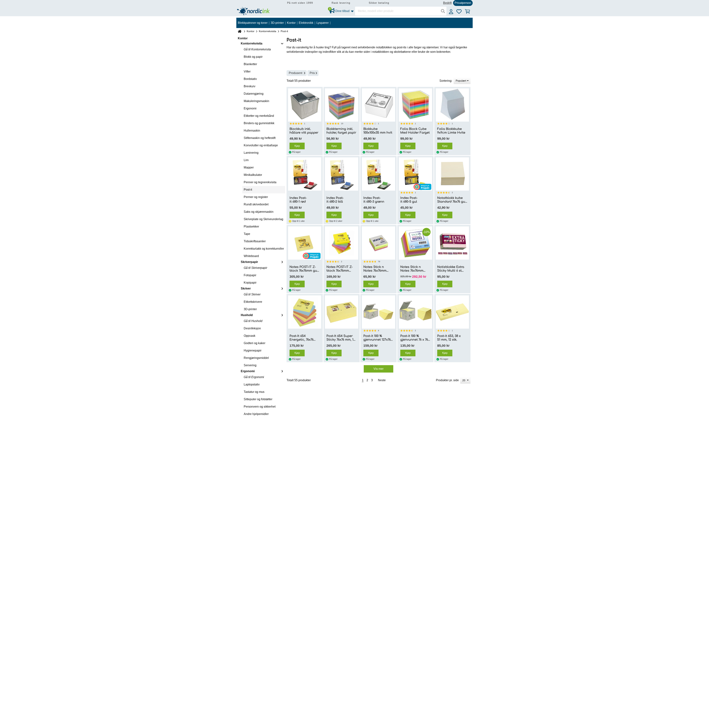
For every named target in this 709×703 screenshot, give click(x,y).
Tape (247, 233)
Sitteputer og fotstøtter (258, 399)
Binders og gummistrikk (259, 123)
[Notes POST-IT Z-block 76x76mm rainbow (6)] (341, 243)
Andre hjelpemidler (256, 414)
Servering (250, 365)
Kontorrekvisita (267, 31)
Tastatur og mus (254, 391)
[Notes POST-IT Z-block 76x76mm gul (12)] (304, 243)
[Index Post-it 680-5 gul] (415, 174)
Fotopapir (250, 275)
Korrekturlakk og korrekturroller (264, 248)
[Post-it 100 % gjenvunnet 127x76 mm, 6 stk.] (378, 312)
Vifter (247, 71)
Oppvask (249, 335)
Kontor (250, 31)
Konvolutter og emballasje (261, 145)
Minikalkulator (253, 174)
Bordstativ (250, 78)
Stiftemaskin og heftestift (259, 137)
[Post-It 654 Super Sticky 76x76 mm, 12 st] (341, 312)
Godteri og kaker (254, 343)
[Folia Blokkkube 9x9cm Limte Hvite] (452, 105)
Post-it (248, 189)
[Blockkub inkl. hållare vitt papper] (304, 105)
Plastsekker (251, 226)
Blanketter (250, 64)
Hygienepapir (252, 350)
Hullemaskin (252, 130)
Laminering (251, 152)
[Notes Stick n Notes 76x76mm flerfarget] (378, 243)
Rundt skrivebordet (256, 204)
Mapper (249, 167)
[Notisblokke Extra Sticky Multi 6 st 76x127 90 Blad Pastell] (452, 243)
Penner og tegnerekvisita (260, 182)
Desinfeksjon (252, 328)
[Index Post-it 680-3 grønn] (378, 174)
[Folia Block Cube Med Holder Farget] (415, 105)
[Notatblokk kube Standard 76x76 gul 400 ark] (452, 174)
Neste (382, 380)
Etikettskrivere (253, 301)
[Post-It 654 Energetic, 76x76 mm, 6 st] (304, 312)
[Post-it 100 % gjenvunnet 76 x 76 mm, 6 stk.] (415, 312)
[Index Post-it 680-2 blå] (341, 174)
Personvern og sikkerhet (259, 406)
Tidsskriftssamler (255, 241)
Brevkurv (249, 86)
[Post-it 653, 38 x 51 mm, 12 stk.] (452, 312)
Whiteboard (251, 256)
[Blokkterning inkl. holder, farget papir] (341, 105)
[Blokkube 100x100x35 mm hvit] (378, 105)
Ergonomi (250, 108)
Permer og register (256, 197)
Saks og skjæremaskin (258, 211)
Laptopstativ (252, 384)
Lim (246, 160)
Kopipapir (250, 282)
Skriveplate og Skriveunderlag (263, 219)
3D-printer (250, 309)
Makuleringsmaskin (256, 101)
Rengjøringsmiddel (256, 357)
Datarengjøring (253, 93)
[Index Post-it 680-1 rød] (304, 174)
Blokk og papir (253, 56)
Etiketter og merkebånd (259, 115)
